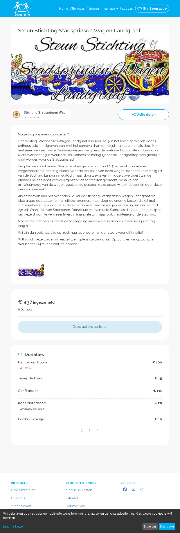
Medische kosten (79, 490)
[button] (109, 8)
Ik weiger (150, 526)
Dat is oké (167, 526)
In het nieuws (21, 506)
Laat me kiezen (13, 526)
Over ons (18, 498)
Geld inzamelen (23, 490)
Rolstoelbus (75, 506)
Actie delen (146, 114)
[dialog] (90, 521)
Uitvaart (72, 498)
